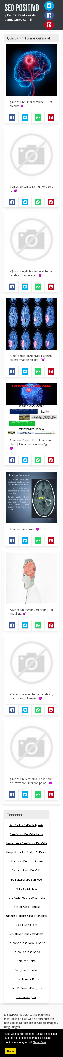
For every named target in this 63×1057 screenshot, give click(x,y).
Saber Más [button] (39, 1042)
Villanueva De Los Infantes (26, 861)
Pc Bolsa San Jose (26, 888)
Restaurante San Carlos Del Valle (26, 843)
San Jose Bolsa (26, 961)
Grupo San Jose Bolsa (26, 952)
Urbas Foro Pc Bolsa (26, 979)
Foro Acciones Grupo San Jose (26, 897)
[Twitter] (49, 6)
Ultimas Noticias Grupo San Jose (26, 916)
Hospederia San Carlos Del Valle (26, 852)
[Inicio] (21, 8)
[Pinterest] (49, 25)
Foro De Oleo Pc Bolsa (26, 907)
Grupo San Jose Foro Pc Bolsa (26, 943)
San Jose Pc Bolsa (26, 970)
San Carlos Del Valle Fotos (26, 834)
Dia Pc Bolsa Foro (26, 925)
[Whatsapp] (38, 117)
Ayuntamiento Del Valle (26, 870)
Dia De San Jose (26, 997)
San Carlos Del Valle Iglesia (26, 825)
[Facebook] (49, 15)
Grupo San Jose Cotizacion (26, 934)
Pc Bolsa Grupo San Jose (26, 879)
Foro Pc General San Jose (26, 988)
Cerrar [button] (10, 1051)
